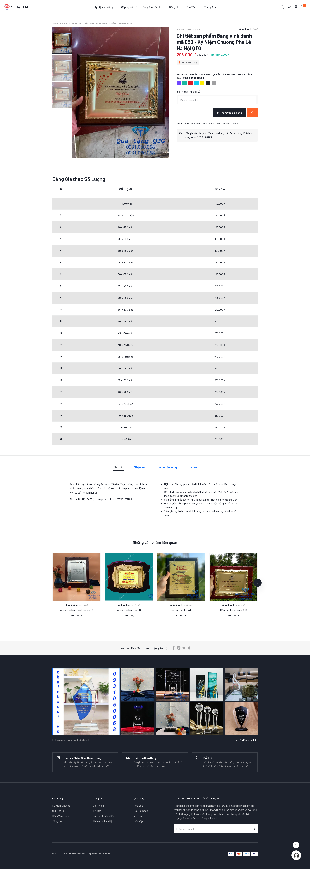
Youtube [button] (207, 123)
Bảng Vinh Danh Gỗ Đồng (96, 23)
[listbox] (217, 99)
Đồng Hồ (57, 821)
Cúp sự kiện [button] (127, 7)
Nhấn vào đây (70, 762)
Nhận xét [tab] (140, 467)
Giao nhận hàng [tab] (166, 467)
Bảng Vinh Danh (73, 23)
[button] (52, 583)
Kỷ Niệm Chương (61, 805)
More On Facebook (244, 739)
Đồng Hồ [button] (174, 7)
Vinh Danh (139, 815)
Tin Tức (97, 810)
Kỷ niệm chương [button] (103, 7)
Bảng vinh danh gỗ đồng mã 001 (76, 609)
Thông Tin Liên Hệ (102, 821)
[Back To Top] (296, 845)
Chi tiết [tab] (118, 467)
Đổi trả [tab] (192, 467)
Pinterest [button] (196, 123)
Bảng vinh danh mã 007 (181, 609)
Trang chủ (57, 23)
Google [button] (234, 123)
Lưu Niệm (139, 821)
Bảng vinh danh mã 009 (233, 609)
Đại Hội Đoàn (141, 810)
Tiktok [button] (216, 123)
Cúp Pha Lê (58, 810)
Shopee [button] (225, 123)
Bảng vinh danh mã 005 (128, 609)
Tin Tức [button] (191, 7)
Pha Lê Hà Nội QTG (106, 853)
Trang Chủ (210, 7)
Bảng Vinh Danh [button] (151, 7)
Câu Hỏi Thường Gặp (104, 815)
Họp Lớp (138, 805)
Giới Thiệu (98, 805)
